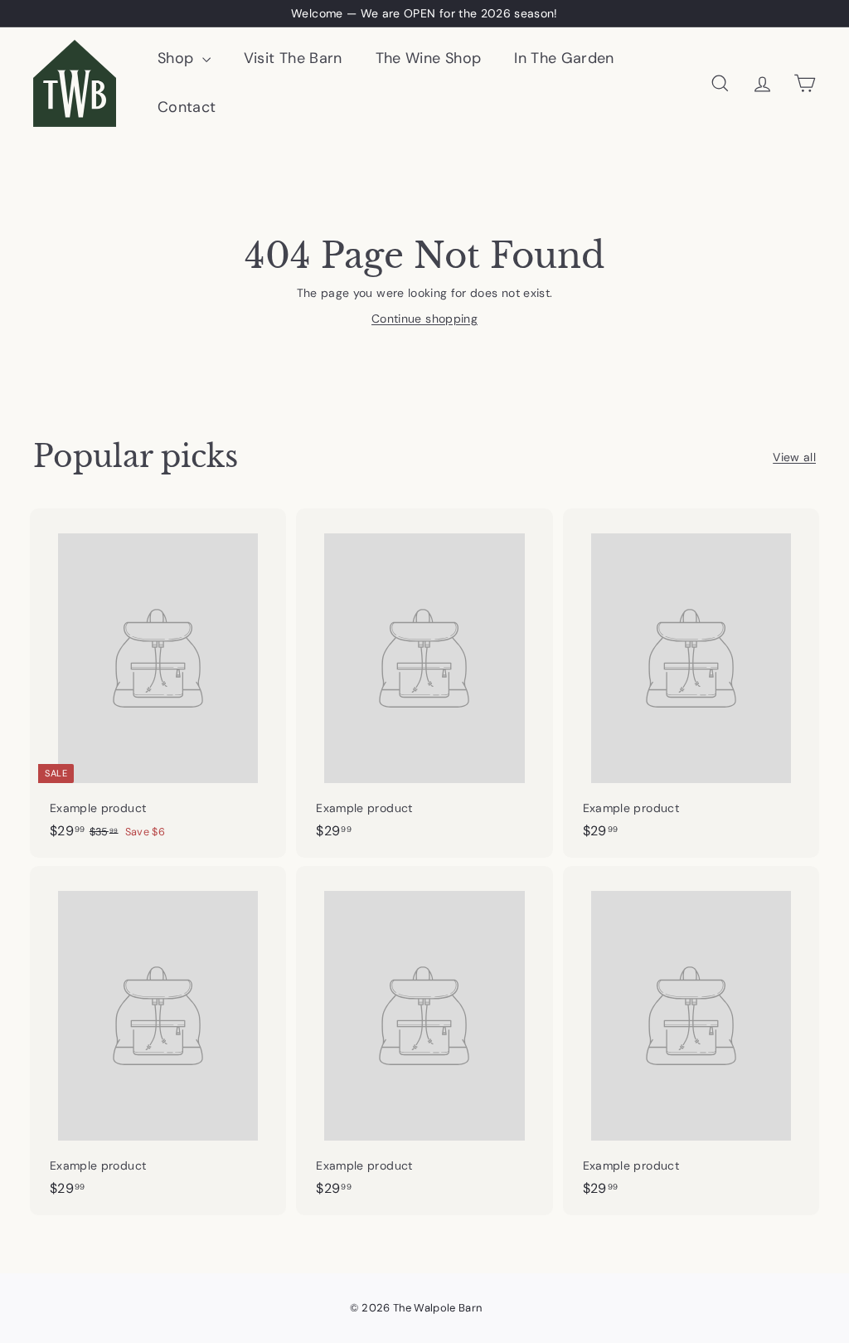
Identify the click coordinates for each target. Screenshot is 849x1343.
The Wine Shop (429, 58)
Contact (187, 107)
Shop (178, 58)
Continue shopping (424, 318)
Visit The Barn (293, 58)
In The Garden (564, 58)
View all (794, 457)
